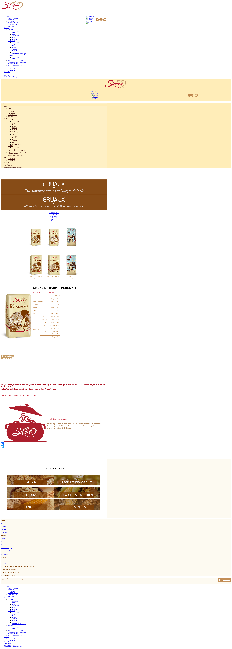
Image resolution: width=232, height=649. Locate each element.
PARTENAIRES (13, 18)
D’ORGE (14, 39)
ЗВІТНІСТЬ (11, 26)
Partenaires (4, 532)
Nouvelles (7, 162)
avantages (11, 19)
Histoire (3, 523)
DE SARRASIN (54, 213)
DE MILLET (15, 36)
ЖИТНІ (14, 52)
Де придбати (8, 164)
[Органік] (77, 484)
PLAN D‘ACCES (13, 70)
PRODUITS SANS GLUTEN (17, 62)
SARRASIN (15, 31)
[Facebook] (97, 19)
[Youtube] (104, 19)
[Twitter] (54, 446)
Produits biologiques (6, 548)
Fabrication (4, 526)
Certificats (4, 529)
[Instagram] (101, 19)
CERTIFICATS (12, 24)
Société (6, 106)
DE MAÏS (54, 214)
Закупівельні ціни (9, 165)
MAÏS (13, 33)
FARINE (10, 55)
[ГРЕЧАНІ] (30, 484)
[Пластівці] (30, 497)
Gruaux (3, 538)
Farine (2, 545)
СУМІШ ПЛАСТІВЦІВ (19, 54)
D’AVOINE (53, 216)
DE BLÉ (14, 37)
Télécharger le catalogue (15, 65)
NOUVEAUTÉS (13, 63)
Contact (6, 157)
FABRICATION (13, 23)
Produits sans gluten (6, 551)
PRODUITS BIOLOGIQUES (17, 60)
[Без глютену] (77, 497)
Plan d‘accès (4, 563)
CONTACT (11, 68)
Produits (6, 118)
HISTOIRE (11, 21)
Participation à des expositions (13, 167)
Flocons (3, 542)
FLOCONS (11, 41)
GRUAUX (11, 29)
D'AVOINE (15, 34)
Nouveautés (4, 554)
